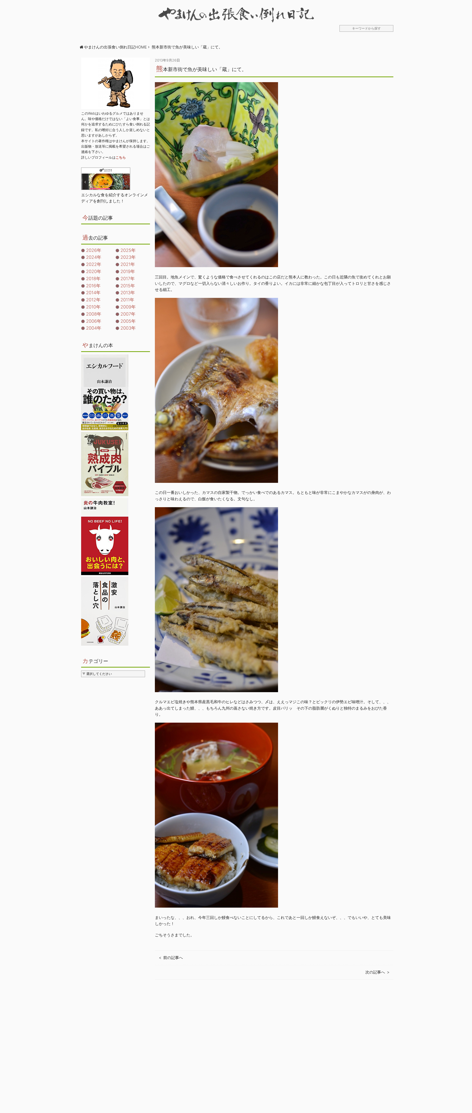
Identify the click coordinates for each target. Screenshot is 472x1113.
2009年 (128, 306)
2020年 (93, 271)
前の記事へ (173, 957)
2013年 (127, 292)
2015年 (127, 285)
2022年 (93, 264)
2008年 (93, 314)
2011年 (127, 299)
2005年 (128, 321)
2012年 (93, 299)
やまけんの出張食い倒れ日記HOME (115, 47)
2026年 (93, 250)
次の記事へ (375, 972)
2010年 (93, 306)
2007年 (127, 314)
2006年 (93, 321)
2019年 (127, 271)
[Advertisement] (274, 1051)
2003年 (128, 328)
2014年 (93, 292)
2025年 (128, 250)
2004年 (93, 328)
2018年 (93, 278)
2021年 (127, 264)
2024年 (93, 257)
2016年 (93, 285)
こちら (121, 157)
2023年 (128, 257)
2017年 (127, 278)
